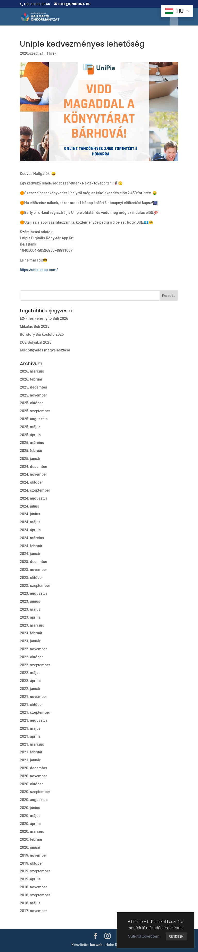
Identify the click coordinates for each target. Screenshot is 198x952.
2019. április (30, 879)
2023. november (33, 570)
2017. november (33, 911)
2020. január (30, 847)
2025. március (32, 443)
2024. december (33, 467)
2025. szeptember (35, 411)
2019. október (31, 863)
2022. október (31, 657)
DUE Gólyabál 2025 (35, 342)
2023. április (30, 617)
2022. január (30, 689)
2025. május (30, 427)
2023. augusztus (34, 593)
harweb (96, 945)
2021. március (32, 744)
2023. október (31, 578)
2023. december (33, 562)
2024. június (30, 514)
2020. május (30, 816)
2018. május (30, 903)
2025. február (31, 451)
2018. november (33, 887)
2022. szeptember (35, 665)
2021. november (33, 697)
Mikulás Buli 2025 (34, 326)
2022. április (30, 681)
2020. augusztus (34, 800)
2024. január (30, 554)
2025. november (33, 395)
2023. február (31, 633)
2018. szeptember (35, 895)
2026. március (32, 371)
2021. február (31, 752)
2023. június (30, 601)
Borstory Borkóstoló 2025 (42, 334)
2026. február (31, 379)
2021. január (30, 760)
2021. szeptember (35, 712)
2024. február (31, 546)
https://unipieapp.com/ (39, 270)
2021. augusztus (34, 720)
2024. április (30, 530)
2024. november (33, 474)
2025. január (30, 459)
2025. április (30, 435)
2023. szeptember (35, 586)
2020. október (31, 784)
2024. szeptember (35, 490)
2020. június (30, 808)
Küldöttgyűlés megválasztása (45, 350)
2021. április (30, 736)
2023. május (30, 609)
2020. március (32, 831)
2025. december (33, 387)
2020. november (33, 776)
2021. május (30, 728)
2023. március (32, 625)
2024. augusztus (34, 498)
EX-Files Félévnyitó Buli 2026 (44, 318)
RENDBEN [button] (176, 936)
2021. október (31, 705)
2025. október (31, 403)
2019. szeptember (35, 871)
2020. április (30, 824)
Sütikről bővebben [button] (143, 936)
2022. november (33, 649)
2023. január (30, 641)
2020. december (33, 768)
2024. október (31, 482)
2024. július (29, 506)
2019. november (33, 855)
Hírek (51, 53)
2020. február (31, 839)
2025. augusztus (34, 419)
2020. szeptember (35, 792)
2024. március (32, 538)
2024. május (30, 522)
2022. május (30, 673)
